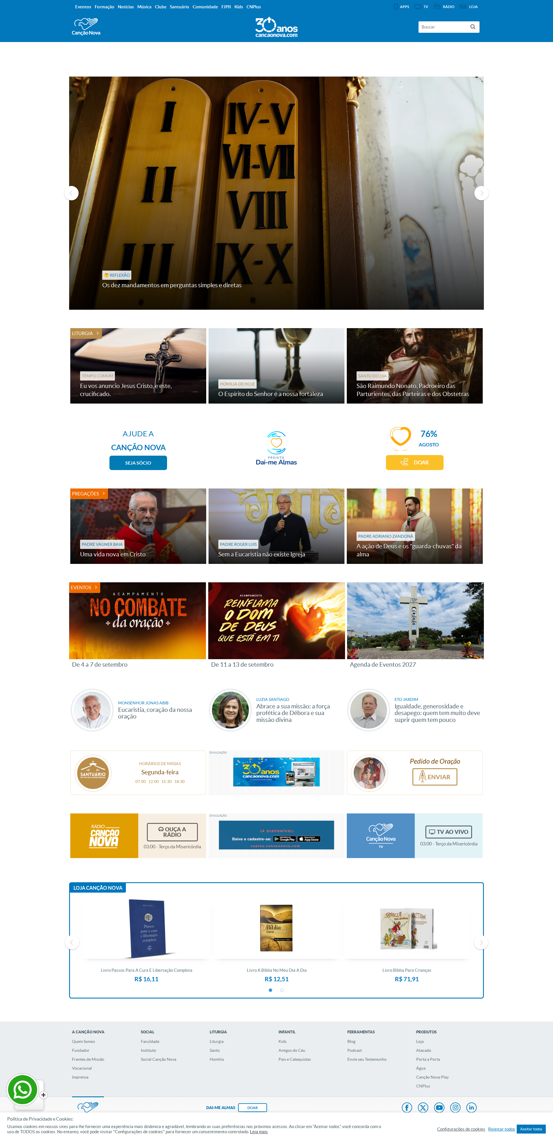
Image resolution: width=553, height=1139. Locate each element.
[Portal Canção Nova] (86, 27)
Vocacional (82, 1068)
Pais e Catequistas (295, 1059)
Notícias (126, 6)
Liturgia (82, 333)
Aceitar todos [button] (531, 1129)
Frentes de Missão (88, 1059)
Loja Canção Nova (97, 888)
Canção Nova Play (432, 1077)
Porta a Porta (428, 1059)
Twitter (423, 1108)
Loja (420, 1041)
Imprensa (80, 1077)
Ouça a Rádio (174, 832)
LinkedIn (471, 1108)
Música (144, 6)
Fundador (81, 1050)
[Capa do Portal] (276, 25)
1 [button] (270, 990)
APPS (404, 7)
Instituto (148, 1050)
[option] (276, 193)
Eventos (81, 587)
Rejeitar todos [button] (501, 1129)
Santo (215, 1050)
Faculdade (150, 1041)
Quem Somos (83, 1041)
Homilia (217, 1059)
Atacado (423, 1050)
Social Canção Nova (158, 1059)
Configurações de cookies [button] (461, 1129)
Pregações (85, 493)
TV (426, 7)
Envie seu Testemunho (367, 1059)
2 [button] (282, 990)
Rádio (448, 7)
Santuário (179, 6)
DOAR (421, 462)
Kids (283, 1041)
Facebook (407, 1108)
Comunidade (205, 6)
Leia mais (259, 1132)
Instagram (455, 1108)
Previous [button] (71, 193)
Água (420, 1068)
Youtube (439, 1108)
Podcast (354, 1050)
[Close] (43, 1095)
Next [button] (481, 193)
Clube (160, 6)
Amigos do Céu (292, 1050)
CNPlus (423, 1086)
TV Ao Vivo (452, 832)
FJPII (226, 6)
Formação (104, 6)
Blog (351, 1041)
